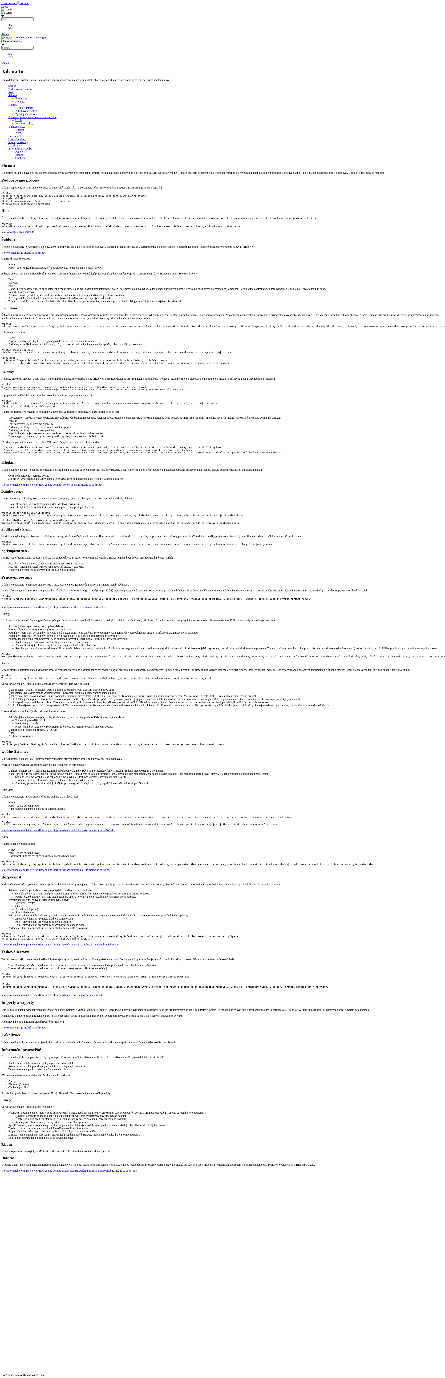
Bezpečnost (14, 136)
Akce (18, 132)
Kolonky (20, 101)
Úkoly (18, 120)
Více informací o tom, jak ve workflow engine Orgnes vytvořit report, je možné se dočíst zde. (52, 995)
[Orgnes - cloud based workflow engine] (24, 37)
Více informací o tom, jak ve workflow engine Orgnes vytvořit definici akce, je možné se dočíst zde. (56, 869)
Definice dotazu (24, 107)
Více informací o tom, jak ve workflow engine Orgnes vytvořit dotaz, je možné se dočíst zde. (52, 484)
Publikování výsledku (27, 110)
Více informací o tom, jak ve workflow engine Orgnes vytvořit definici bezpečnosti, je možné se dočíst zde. (60, 944)
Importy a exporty (18, 142)
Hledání (12, 104)
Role (11, 92)
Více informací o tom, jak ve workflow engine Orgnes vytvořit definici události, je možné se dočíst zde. (58, 830)
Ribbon (19, 154)
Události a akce (16, 126)
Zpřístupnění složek (26, 114)
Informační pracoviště (20, 148)
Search (5, 34)
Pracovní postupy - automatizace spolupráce (32, 117)
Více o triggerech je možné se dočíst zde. (23, 1027)
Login (4, 6)
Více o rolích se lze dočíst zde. (18, 231)
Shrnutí (12, 85)
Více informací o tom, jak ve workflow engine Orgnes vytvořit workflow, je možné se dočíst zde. (54, 607)
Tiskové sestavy (17, 139)
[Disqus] (222, 1230)
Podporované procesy (20, 89)
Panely (19, 151)
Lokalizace (14, 145)
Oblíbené (20, 157)
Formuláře (21, 98)
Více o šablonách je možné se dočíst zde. (23, 252)
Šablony (12, 95)
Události (20, 129)
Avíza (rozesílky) (24, 123)
